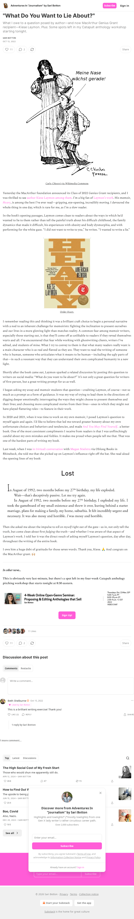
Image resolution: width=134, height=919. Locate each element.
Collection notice (89, 894)
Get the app (84, 903)
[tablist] (18, 668)
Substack (49, 911)
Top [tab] (7, 758)
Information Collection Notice (66, 857)
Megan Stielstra (80, 449)
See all (10, 833)
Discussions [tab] (29, 758)
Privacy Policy (93, 857)
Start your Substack (58, 903)
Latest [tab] (16, 758)
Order (63, 312)
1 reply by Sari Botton (24, 724)
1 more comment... (11, 740)
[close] (100, 793)
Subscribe (109, 5)
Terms (73, 894)
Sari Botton (9, 38)
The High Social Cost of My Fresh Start (31, 768)
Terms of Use (84, 853)
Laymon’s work (103, 198)
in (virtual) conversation (47, 449)
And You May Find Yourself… (101, 426)
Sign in (124, 5)
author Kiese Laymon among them (49, 198)
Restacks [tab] (26, 668)
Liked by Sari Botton (21, 704)
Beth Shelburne (17, 700)
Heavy (7, 202)
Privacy (64, 894)
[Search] (127, 758)
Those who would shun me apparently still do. (30, 772)
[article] (67, 774)
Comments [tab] (11, 668)
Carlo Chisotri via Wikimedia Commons (67, 183)
